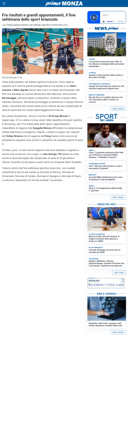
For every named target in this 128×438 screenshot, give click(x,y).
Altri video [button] (119, 272)
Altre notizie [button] (118, 108)
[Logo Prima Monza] (64, 3)
